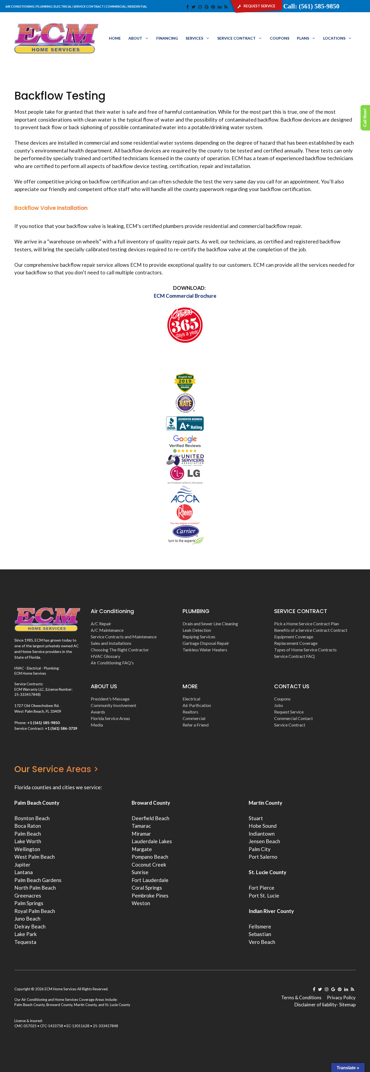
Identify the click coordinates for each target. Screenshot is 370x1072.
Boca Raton (27, 826)
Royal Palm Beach (34, 911)
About (135, 38)
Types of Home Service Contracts (305, 649)
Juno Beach (27, 918)
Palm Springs (28, 903)
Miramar (141, 833)
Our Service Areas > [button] (56, 769)
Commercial (194, 718)
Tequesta (25, 942)
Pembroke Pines (150, 895)
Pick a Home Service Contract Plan (306, 623)
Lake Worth (27, 841)
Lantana (23, 872)
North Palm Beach (35, 887)
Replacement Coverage (295, 643)
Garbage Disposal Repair (206, 643)
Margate (142, 849)
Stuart (256, 818)
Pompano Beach (150, 857)
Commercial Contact (293, 718)
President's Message (110, 698)
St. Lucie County (117, 1005)
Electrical (191, 698)
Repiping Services (199, 636)
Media (97, 724)
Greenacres (27, 895)
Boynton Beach (32, 818)
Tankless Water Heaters (205, 649)
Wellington (27, 849)
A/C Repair (101, 623)
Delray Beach (30, 926)
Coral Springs (147, 887)
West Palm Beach (34, 857)
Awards (98, 711)
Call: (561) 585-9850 (311, 6)
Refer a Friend (196, 724)
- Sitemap (346, 1004)
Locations (334, 38)
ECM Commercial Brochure (185, 296)
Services (194, 38)
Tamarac (141, 826)
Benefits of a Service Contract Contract (310, 630)
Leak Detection (197, 630)
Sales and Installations (111, 643)
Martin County (265, 803)
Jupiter (22, 864)
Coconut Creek (149, 864)
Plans (303, 38)
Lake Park (25, 934)
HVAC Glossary (105, 656)
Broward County (151, 803)
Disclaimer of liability (315, 1004)
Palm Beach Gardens (37, 880)
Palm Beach (27, 833)
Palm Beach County (36, 803)
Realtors (190, 711)
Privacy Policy (341, 997)
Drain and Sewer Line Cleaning (210, 623)
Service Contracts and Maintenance (124, 636)
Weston (141, 903)
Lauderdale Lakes (152, 841)
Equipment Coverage (293, 636)
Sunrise (140, 872)
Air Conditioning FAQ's (112, 662)
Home (115, 38)
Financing (167, 38)
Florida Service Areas (110, 718)
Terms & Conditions (301, 997)
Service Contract (236, 38)
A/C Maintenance (107, 630)
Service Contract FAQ (294, 656)
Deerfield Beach (150, 818)
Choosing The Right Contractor (120, 649)
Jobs (278, 705)
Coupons (279, 38)
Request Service (289, 711)
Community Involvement (113, 705)
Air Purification (197, 705)
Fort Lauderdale (150, 880)
